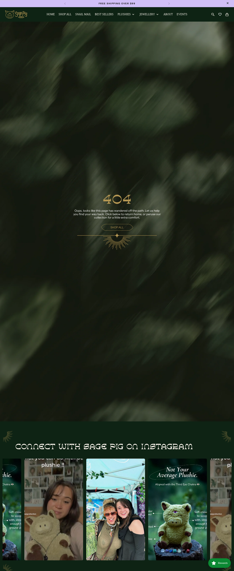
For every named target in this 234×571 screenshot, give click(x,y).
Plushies (124, 14)
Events (182, 14)
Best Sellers (104, 14)
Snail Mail (83, 14)
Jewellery (147, 14)
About (168, 14)
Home (51, 14)
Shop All (65, 14)
